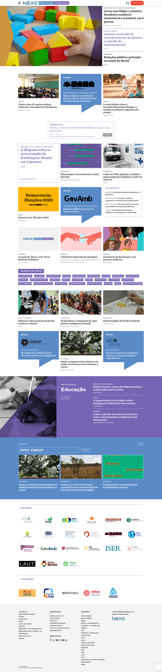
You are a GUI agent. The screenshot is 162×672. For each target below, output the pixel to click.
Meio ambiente (25, 283)
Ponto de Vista (25, 636)
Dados (21, 616)
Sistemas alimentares (133, 283)
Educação (55, 280)
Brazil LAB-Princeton (90, 623)
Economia (23, 280)
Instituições (101, 280)
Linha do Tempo (25, 624)
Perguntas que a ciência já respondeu (30, 632)
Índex (21, 621)
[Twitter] (54, 640)
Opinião (22, 626)
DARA (83, 640)
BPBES (83, 621)
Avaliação (39, 276)
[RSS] (66, 640)
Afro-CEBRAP (86, 616)
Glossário (23, 619)
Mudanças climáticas (43, 283)
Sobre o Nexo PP (56, 616)
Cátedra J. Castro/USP (90, 626)
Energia (66, 280)
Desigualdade (132, 276)
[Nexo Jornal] (127, 3)
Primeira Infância (77, 283)
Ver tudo (65, 397)
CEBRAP (84, 628)
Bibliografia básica (27, 614)
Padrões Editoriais (58, 623)
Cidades (66, 276)
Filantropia (78, 280)
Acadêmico (23, 612)
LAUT (83, 657)
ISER (82, 652)
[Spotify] (63, 640)
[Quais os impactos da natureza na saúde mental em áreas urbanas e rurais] (39, 467)
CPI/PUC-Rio (85, 635)
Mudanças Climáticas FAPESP (93, 660)
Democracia (118, 276)
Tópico (21, 638)
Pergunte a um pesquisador (30, 629)
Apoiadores (55, 618)
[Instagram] (60, 640)
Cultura (106, 276)
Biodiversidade (53, 276)
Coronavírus (93, 276)
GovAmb (84, 647)
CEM (82, 630)
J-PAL (83, 655)
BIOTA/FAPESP (86, 618)
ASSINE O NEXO (137, 3)
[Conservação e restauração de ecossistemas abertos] (123, 467)
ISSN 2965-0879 (55, 630)
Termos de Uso (56, 626)
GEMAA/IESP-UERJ (88, 645)
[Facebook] (51, 640)
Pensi (83, 664)
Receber (107, 134)
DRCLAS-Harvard (88, 643)
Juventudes (114, 280)
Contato (53, 621)
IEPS (82, 650)
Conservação (79, 276)
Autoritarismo (25, 276)
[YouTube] (57, 640)
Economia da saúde (39, 280)
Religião (108, 283)
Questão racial (94, 283)
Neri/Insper (85, 662)
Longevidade (127, 280)
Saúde (117, 283)
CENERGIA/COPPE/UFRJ (90, 633)
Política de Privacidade (59, 628)
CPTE (83, 638)
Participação (61, 283)
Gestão (89, 280)
